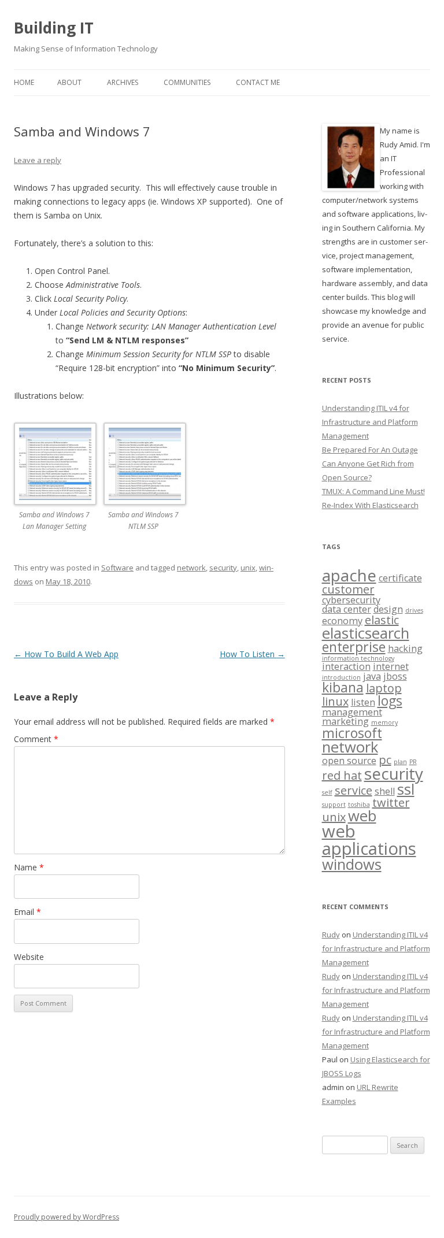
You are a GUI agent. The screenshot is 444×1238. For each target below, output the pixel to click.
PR (413, 762)
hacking (405, 648)
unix (248, 567)
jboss (395, 676)
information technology (358, 658)
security (223, 567)
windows (352, 864)
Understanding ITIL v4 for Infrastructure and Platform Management (370, 422)
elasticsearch (365, 633)
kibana (343, 687)
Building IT (54, 27)
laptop (384, 688)
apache (349, 575)
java (372, 676)
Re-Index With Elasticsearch (370, 505)
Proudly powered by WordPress (66, 1217)
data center (346, 609)
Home (24, 82)
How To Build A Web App (66, 653)
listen (363, 702)
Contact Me (258, 82)
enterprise (354, 646)
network (191, 567)
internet (391, 666)
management (352, 712)
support (334, 804)
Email (27, 911)
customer (348, 589)
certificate (400, 578)
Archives (122, 82)
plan (400, 762)
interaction (346, 666)
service (353, 790)
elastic (382, 620)
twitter (391, 802)
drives (414, 610)
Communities (187, 82)
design (388, 609)
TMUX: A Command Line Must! (373, 491)
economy (342, 620)
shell (385, 791)
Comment (36, 738)
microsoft (352, 733)
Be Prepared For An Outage (370, 449)
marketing (345, 721)
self (327, 792)
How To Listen (252, 653)
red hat (342, 775)
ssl (406, 789)
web (362, 816)
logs (390, 700)
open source (349, 760)
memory (384, 722)
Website (29, 956)
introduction (341, 677)
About (69, 82)
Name (29, 867)
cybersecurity (351, 600)
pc (385, 760)
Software (117, 567)
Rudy (331, 934)
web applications (369, 839)
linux (335, 701)
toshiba (359, 804)
